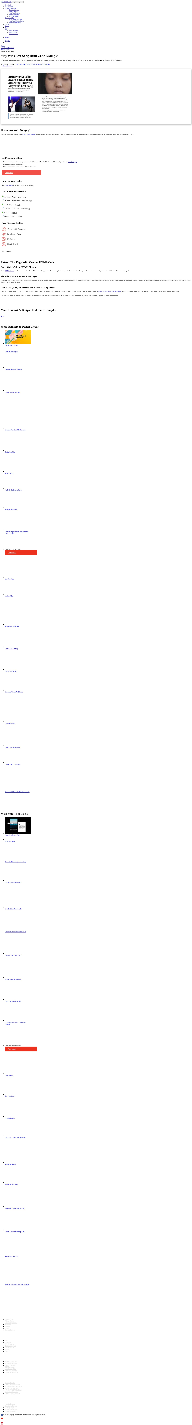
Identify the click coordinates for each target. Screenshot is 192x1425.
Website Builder (10, 1383)
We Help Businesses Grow (13, 490)
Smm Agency (9, 473)
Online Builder (8, 185)
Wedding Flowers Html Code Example (17, 1284)
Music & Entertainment (34, 64)
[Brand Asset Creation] (18, 343)
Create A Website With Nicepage (15, 430)
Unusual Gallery (10, 723)
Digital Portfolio (10, 452)
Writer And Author (11, 671)
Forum (7, 1349)
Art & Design (21, 64)
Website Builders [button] (9, 18)
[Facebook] (2, 1415)
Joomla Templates (14, 14)
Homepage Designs (11, 1409)
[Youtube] (2, 1418)
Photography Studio (11, 509)
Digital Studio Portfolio (12, 392)
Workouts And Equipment (13, 882)
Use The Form (9, 579)
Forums (7, 26)
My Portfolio (9, 596)
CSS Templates (9, 1367)
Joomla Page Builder (14, 22)
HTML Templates (14, 16)
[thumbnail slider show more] (2, 316)
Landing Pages (9, 1407)
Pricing (7, 24)
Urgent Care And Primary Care (14, 1232)
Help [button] (6, 29)
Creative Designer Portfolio (13, 369)
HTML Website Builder (15, 19)
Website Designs (13, 11)
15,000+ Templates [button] (10, 8)
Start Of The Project (11, 351)
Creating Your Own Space (13, 955)
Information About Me (12, 626)
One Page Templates (11, 1372)
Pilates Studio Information (13, 979)
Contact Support (13, 34)
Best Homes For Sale (11, 1256)
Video (48, 64)
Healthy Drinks (9, 1118)
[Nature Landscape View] (18, 833)
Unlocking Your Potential (13, 1001)
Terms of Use (9, 1319)
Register (7, 41)
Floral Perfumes (10, 841)
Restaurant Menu (10, 1164)
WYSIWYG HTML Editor (13, 1390)
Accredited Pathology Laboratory (15, 862)
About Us (8, 1324)
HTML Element (9, 271)
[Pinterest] (2, 1424)
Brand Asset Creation (11, 345)
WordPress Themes (14, 13)
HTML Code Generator (29, 134)
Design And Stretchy (11, 649)
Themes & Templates (11, 1356)
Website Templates (14, 10)
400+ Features (9, 6)
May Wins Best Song (11, 1184)
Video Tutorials (13, 30)
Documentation (13, 32)
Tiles (43, 64)
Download (8, 5)
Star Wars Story (10, 1096)
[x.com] (2, 1421)
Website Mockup (10, 1411)
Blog (6, 27)
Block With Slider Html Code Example (17, 792)
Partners (7, 1326)
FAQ (6, 1340)
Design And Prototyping (12, 747)
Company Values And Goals (14, 692)
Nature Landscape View (12, 835)
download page (72, 162)
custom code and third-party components (110, 291)
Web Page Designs (11, 1406)
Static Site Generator (11, 1392)
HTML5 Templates (11, 1370)
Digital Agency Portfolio (12, 764)
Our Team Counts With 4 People (15, 1137)
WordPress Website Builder (16, 21)
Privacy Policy (9, 1321)
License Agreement (11, 1323)
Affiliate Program (10, 1346)
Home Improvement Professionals (15, 932)
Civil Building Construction (13, 909)
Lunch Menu (9, 1075)
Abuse (7, 1328)
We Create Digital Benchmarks (14, 1208)
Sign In (7, 37)
